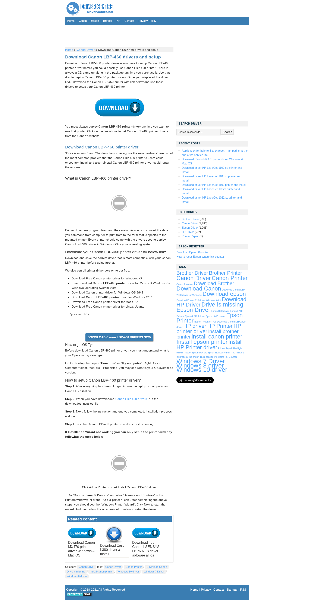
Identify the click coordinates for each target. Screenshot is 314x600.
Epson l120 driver (220, 311)
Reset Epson (191, 352)
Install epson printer (201, 342)
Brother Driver (190, 219)
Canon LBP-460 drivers (131, 399)
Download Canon (157, 566)
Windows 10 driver (128, 571)
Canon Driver (86, 49)
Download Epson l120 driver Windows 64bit (198, 300)
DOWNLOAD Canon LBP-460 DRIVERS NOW (119, 337)
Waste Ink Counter (227, 357)
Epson (95, 20)
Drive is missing (76, 571)
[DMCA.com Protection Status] (79, 595)
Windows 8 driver (77, 576)
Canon (83, 20)
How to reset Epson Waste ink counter (200, 256)
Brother (107, 20)
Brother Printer (225, 273)
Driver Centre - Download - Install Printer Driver (90, 8)
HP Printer (220, 326)
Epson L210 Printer (195, 316)
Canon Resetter (184, 284)
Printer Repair (190, 236)
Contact (129, 20)
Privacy (206, 589)
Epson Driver (190, 227)
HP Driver (188, 232)
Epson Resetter (202, 321)
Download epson (224, 294)
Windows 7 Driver (154, 571)
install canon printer (101, 571)
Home (71, 20)
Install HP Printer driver (209, 344)
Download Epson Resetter (192, 252)
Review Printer (222, 352)
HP (118, 20)
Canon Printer (134, 566)
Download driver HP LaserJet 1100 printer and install (214, 184)
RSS (243, 589)
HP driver (194, 326)
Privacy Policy (147, 20)
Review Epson (206, 352)
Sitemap (232, 589)
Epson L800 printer (215, 316)
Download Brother (214, 283)
